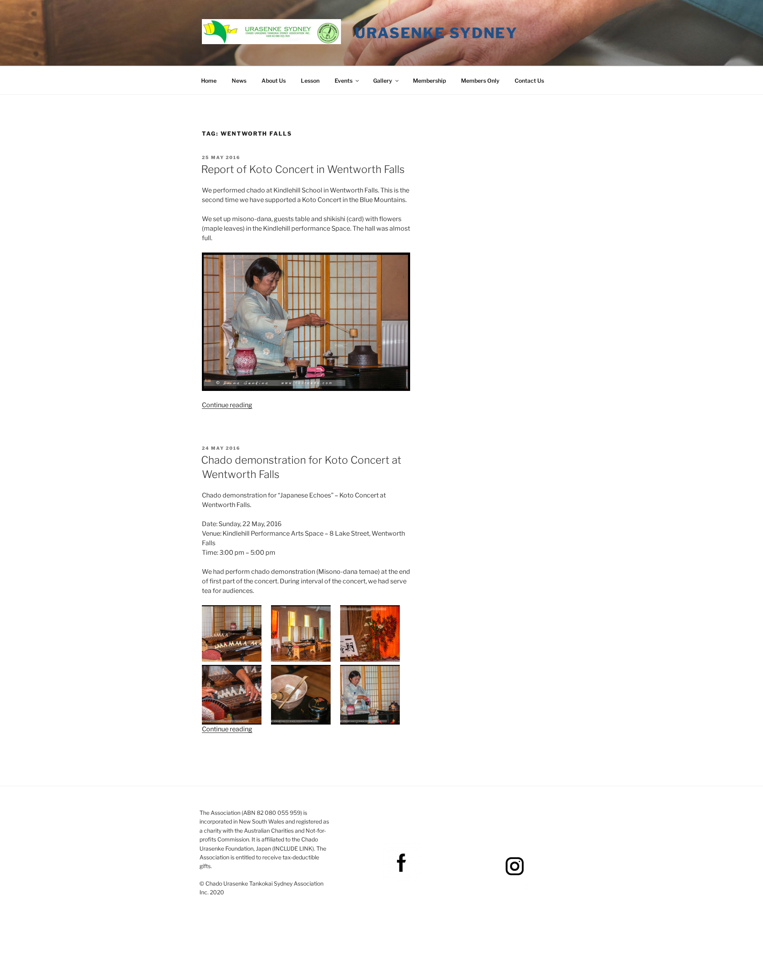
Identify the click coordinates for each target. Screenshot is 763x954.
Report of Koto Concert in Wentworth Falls (303, 169)
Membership (429, 80)
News (239, 80)
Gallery (382, 80)
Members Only (480, 80)
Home (209, 80)
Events (343, 80)
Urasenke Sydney (436, 33)
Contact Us (529, 80)
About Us (273, 80)
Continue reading (227, 405)
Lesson (310, 80)
